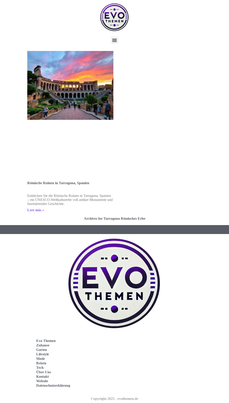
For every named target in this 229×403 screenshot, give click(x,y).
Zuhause (42, 345)
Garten (41, 350)
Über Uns (43, 372)
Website (42, 381)
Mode (40, 359)
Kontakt (42, 376)
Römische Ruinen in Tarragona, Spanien (58, 183)
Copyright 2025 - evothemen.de (114, 399)
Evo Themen (46, 341)
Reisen (41, 363)
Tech (40, 367)
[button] (114, 40)
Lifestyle (42, 354)
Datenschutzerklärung (53, 385)
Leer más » (35, 210)
